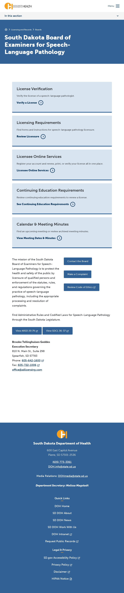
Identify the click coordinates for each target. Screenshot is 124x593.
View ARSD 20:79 (25, 330)
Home (6, 29)
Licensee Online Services (33, 170)
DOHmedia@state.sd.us (73, 476)
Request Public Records (60, 541)
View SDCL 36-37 (56, 330)
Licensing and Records (21, 29)
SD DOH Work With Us (62, 527)
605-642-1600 (31, 360)
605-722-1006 (27, 365)
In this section (13, 15)
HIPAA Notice (60, 578)
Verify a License (27, 102)
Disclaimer (60, 571)
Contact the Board (77, 261)
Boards (38, 29)
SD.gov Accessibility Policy (60, 557)
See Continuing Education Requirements (43, 204)
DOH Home (62, 506)
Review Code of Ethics (80, 287)
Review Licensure (28, 136)
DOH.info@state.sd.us (62, 466)
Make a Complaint (77, 274)
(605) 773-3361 (62, 462)
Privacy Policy (60, 564)
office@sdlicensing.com (27, 369)
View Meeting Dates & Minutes (36, 238)
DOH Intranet (60, 534)
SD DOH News (62, 520)
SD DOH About (62, 513)
